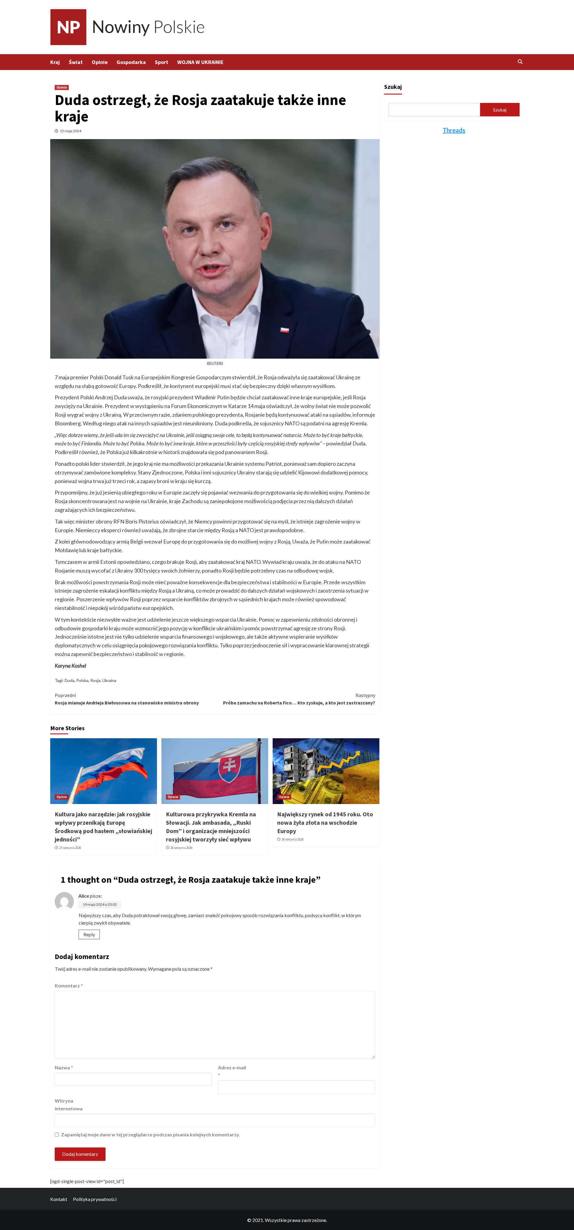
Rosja (95, 680)
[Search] (520, 61)
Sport (161, 62)
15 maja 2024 (70, 131)
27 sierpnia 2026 (70, 848)
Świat (76, 62)
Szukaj (393, 86)
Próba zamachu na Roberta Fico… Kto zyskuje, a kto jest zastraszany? (299, 699)
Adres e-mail (232, 1071)
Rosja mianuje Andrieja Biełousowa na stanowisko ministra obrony (127, 699)
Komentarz (69, 985)
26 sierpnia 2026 (181, 848)
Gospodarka (131, 62)
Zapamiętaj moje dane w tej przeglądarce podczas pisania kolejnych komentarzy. (150, 1134)
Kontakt (58, 1199)
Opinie (100, 62)
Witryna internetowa (69, 1104)
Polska (82, 680)
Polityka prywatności (95, 1199)
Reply (89, 934)
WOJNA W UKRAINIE (200, 62)
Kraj (55, 62)
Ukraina (109, 680)
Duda (69, 680)
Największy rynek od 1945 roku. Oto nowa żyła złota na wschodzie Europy (325, 822)
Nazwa (64, 1067)
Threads (454, 130)
